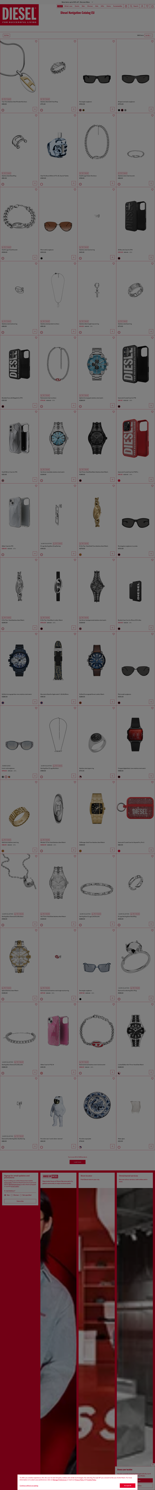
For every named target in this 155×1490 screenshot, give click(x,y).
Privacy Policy (79, 1480)
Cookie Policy (91, 1480)
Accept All (127, 1485)
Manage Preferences (60, 1480)
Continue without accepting (29, 1485)
